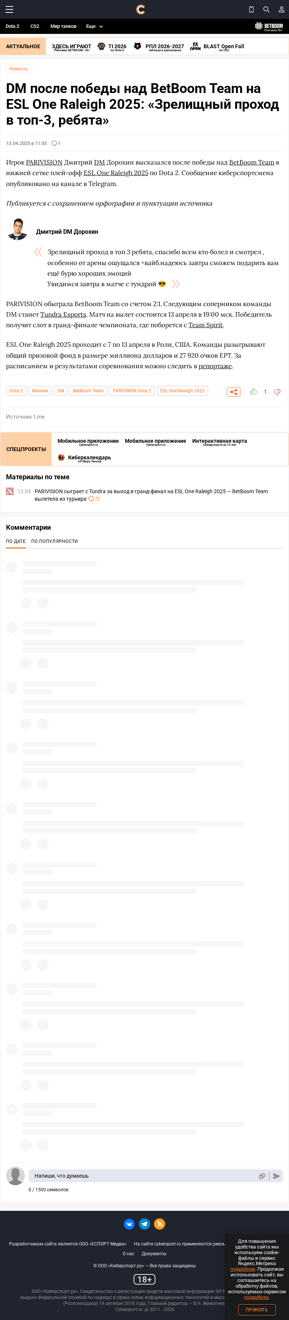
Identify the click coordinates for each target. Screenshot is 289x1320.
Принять (257, 1309)
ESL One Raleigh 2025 (182, 390)
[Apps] (251, 9)
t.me (39, 416)
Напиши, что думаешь (62, 1176)
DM (60, 390)
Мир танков (63, 26)
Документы (154, 1253)
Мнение (40, 390)
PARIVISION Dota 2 (132, 390)
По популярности (54, 541)
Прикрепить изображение (262, 1176)
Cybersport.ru (129, 1309)
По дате (16, 541)
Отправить (277, 1176)
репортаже (215, 366)
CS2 (34, 26)
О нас (128, 1253)
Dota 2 (12, 26)
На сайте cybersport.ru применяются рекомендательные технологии (207, 1244)
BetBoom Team (88, 390)
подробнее (242, 1269)
